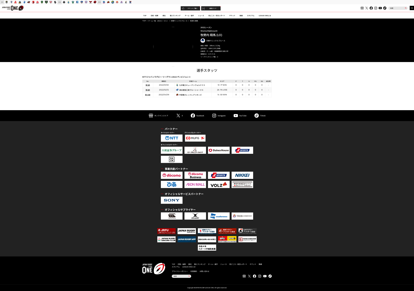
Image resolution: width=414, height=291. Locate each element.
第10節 (147, 94)
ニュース (201, 15)
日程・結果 (154, 15)
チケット (232, 15)
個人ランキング (175, 15)
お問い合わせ (204, 271)
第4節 (148, 90)
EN (412, 8)
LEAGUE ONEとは (265, 15)
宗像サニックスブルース (179, 21)
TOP (144, 15)
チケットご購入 (192, 8)
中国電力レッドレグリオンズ (190, 95)
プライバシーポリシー (180, 271)
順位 (164, 15)
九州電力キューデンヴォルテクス (192, 85)
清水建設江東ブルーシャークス (191, 90)
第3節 (148, 85)
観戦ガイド (212, 8)
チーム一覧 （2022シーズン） (158, 21)
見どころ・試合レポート (216, 15)
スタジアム (250, 15)
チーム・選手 (189, 15)
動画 (241, 15)
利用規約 (194, 271)
